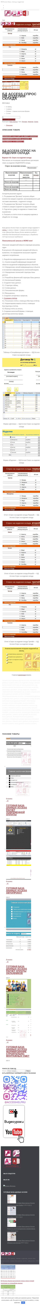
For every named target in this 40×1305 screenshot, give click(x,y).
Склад (36, 121)
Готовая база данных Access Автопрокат (16, 890)
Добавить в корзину (9, 119)
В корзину (9, 798)
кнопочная (22, 675)
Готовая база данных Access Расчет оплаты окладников (16, 970)
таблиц (4, 230)
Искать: (4, 1071)
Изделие (30, 121)
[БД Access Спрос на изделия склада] (6, 89)
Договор (24, 121)
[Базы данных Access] (8, 1256)
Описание (9, 125)
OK (23, 1302)
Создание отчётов (10, 298)
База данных (14, 121)
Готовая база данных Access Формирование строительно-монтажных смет (17, 1051)
